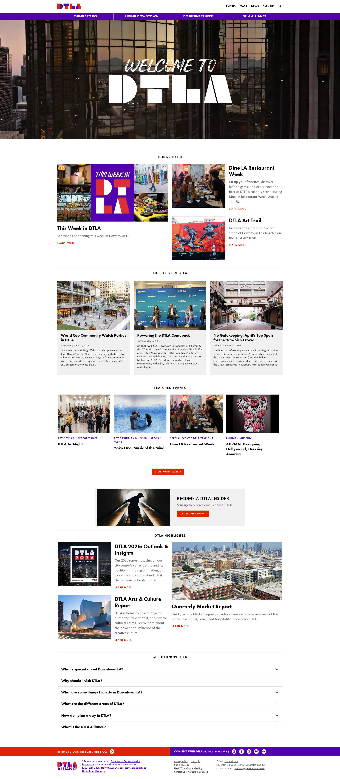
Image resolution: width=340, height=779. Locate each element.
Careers (192, 771)
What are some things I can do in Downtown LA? (101, 692)
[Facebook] (241, 751)
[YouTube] (264, 751)
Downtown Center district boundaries (111, 762)
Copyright (195, 761)
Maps (243, 6)
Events (231, 6)
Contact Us (179, 771)
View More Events (168, 471)
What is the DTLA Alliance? (83, 727)
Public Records (181, 764)
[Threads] (249, 751)
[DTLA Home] (69, 6)
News (255, 6)
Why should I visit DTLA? (81, 680)
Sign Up (268, 6)
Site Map (203, 771)
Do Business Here (198, 16)
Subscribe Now (193, 513)
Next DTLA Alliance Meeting (188, 768)
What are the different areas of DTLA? (92, 703)
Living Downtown (141, 16)
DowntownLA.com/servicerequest (121, 768)
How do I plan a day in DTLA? (86, 715)
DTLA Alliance (255, 16)
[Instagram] (234, 751)
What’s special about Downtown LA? (92, 669)
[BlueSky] (256, 751)
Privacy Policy (181, 761)
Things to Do (85, 16)
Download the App (93, 771)
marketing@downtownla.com (250, 768)
